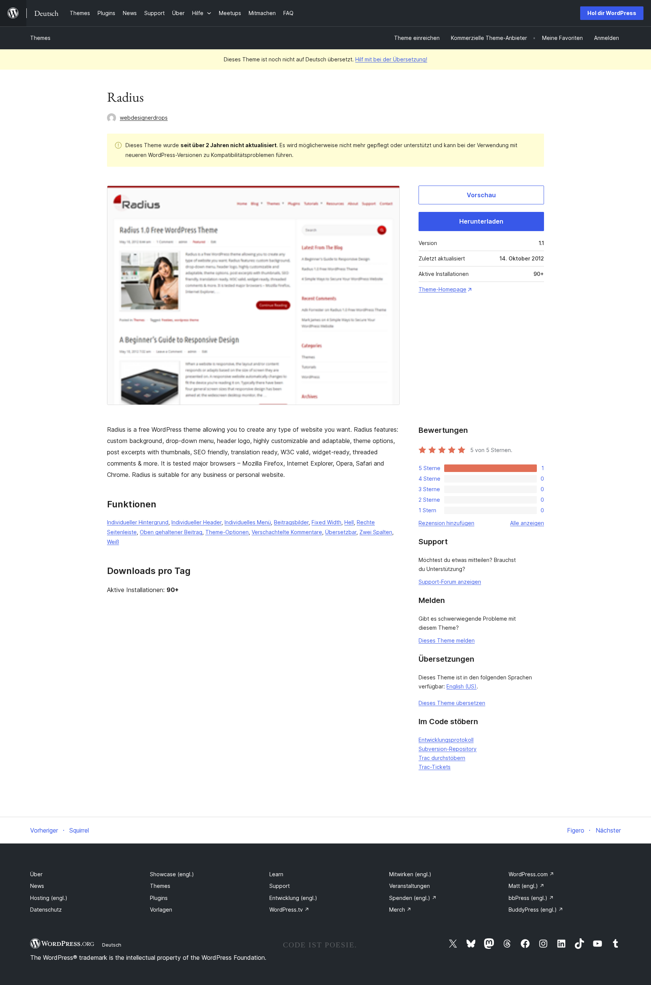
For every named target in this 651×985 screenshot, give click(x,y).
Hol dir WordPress (611, 13)
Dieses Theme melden (447, 640)
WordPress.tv (289, 909)
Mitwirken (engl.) (410, 874)
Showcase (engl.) (172, 874)
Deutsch (111, 945)
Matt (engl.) (526, 886)
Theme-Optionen (227, 532)
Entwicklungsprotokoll (446, 740)
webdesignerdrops (144, 117)
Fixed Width (326, 522)
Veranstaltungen (409, 886)
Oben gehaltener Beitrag (171, 532)
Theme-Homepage (442, 289)
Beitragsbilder (291, 522)
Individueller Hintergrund (137, 522)
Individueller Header (196, 522)
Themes (40, 38)
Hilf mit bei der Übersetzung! (391, 59)
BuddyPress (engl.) (536, 909)
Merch (400, 909)
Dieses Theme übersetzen (452, 703)
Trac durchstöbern (442, 758)
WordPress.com (531, 874)
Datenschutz (46, 909)
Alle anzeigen (527, 523)
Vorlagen (161, 909)
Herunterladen (481, 221)
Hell (349, 522)
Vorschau (481, 195)
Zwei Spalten (375, 532)
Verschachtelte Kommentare (287, 532)
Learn (276, 874)
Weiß (113, 542)
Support (279, 886)
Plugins (159, 898)
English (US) (461, 686)
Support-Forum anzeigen (450, 582)
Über (36, 874)
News (37, 886)
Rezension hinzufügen (446, 523)
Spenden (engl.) (413, 898)
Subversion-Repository (448, 749)
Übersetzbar (340, 532)
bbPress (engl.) (531, 898)
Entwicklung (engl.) (293, 898)
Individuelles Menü (248, 522)
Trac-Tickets (435, 767)
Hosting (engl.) (48, 898)
